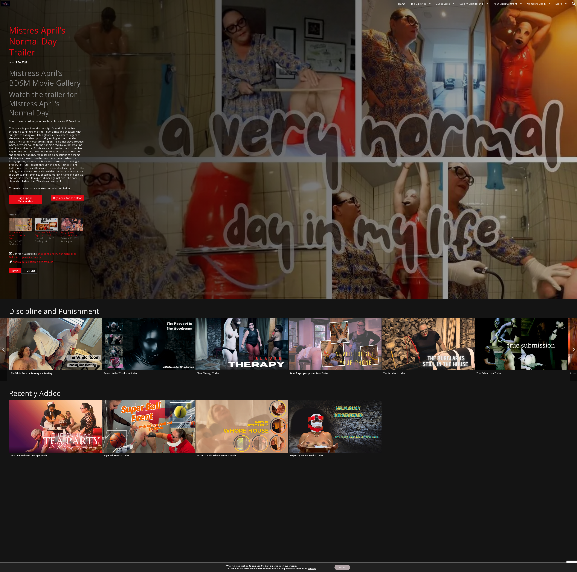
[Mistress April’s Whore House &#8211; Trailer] (20, 224)
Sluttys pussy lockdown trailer (69, 234)
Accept (342, 567)
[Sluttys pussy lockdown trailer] (72, 224)
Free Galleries (418, 3)
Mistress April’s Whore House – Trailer (17, 235)
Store (559, 3)
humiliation (29, 262)
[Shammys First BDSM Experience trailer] (46, 224)
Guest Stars (443, 3)
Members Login (536, 3)
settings (312, 568)
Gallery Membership (471, 3)
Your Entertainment (505, 3)
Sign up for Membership (25, 199)
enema (17, 262)
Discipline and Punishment (54, 253)
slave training (45, 262)
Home (401, 4)
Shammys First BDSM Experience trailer (46, 234)
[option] (55, 349)
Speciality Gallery (31, 257)
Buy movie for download (67, 198)
